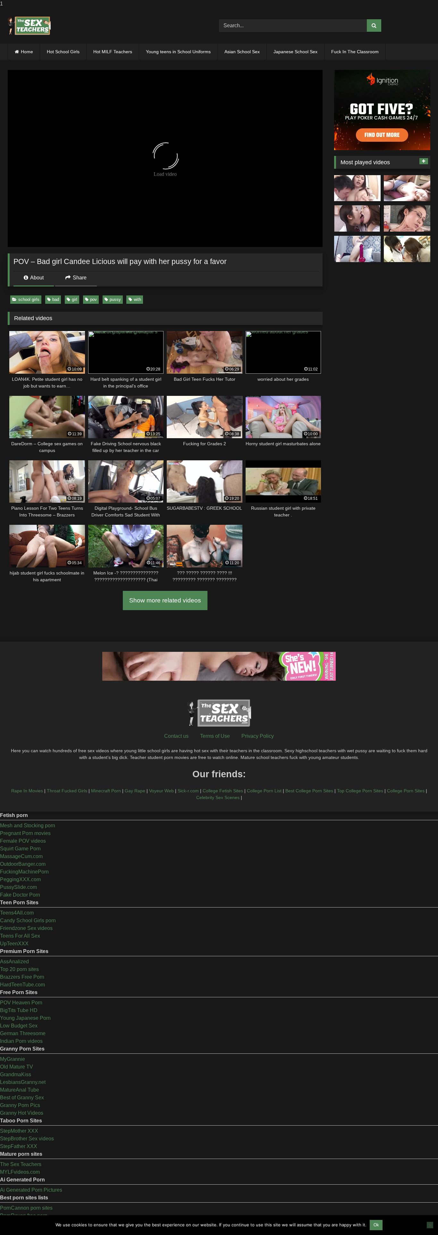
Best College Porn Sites (309, 790)
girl (74, 299)
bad (55, 299)
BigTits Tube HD (19, 1010)
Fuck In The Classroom (355, 51)
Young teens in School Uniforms (178, 51)
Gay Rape (135, 790)
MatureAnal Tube (19, 1090)
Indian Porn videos (21, 1041)
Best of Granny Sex (22, 1097)
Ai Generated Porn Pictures (31, 1190)
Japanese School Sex (295, 51)
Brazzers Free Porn (22, 977)
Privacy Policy (257, 736)
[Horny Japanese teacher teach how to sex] (407, 218)
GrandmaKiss (15, 1074)
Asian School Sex (242, 51)
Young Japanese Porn (25, 1018)
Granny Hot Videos (21, 1113)
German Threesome (23, 1033)
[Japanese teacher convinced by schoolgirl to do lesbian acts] (407, 249)
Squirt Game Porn (20, 848)
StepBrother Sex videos (27, 1138)
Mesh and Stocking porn (27, 825)
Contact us (176, 736)
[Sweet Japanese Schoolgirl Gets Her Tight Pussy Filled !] (407, 188)
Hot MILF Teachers (112, 51)
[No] (430, 1225)
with (137, 299)
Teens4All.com (17, 913)
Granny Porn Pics (20, 1105)
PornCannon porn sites (26, 1208)
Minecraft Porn (106, 790)
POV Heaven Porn (21, 1002)
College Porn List (264, 790)
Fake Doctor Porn (20, 895)
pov (93, 299)
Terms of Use (215, 736)
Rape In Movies (27, 790)
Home (27, 51)
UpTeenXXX (14, 943)
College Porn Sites (406, 790)
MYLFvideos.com (20, 1172)
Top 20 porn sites (19, 969)
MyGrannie (12, 1059)
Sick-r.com (188, 790)
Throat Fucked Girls (67, 790)
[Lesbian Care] (357, 218)
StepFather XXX (18, 1146)
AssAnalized (14, 961)
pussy (115, 299)
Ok (376, 1224)
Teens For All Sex (20, 936)
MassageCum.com (21, 856)
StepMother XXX (19, 1131)
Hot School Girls (63, 51)
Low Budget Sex (19, 1025)
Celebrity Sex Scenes (218, 797)
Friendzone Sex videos (26, 928)
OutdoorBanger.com (23, 864)
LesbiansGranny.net (23, 1082)
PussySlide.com (18, 887)
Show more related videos (165, 600)
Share (79, 277)
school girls (28, 299)
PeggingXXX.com (20, 879)
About (36, 277)
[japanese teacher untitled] (357, 188)
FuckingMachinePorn (24, 871)
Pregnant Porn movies (25, 833)
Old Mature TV (16, 1066)
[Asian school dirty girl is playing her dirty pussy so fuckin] (357, 249)
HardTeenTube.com (22, 984)
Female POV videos (23, 841)
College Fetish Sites (223, 790)
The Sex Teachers (20, 1164)
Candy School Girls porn (28, 920)
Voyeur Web (161, 790)
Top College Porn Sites (360, 790)
